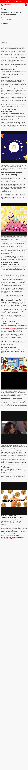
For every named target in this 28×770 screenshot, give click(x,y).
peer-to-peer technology (13, 97)
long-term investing (11, 328)
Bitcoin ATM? (15, 535)
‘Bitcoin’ (10, 54)
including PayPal (11, 181)
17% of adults (4, 47)
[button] (26, 4)
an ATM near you (12, 538)
